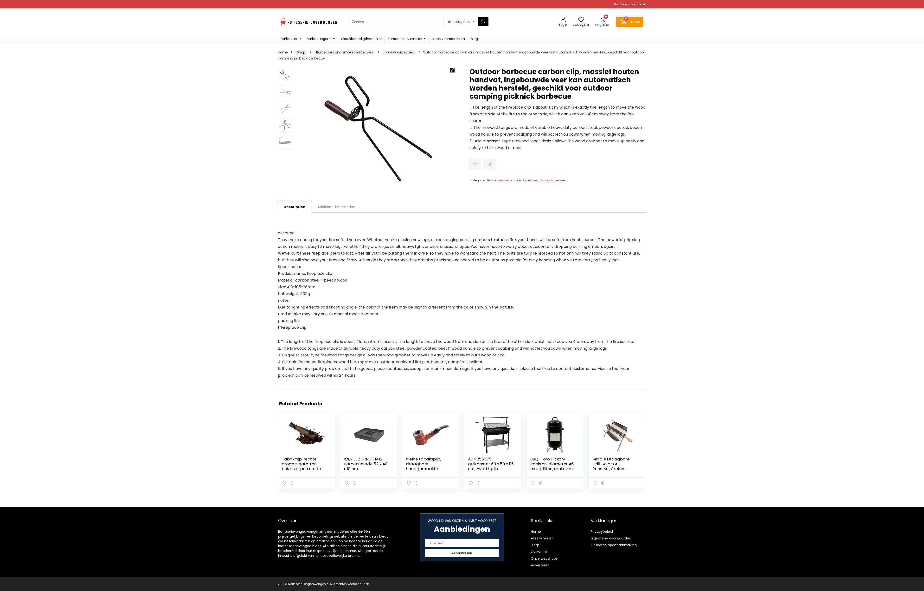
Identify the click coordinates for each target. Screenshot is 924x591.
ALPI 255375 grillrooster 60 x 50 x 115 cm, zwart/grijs (491, 464)
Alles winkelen (542, 538)
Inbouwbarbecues (399, 52)
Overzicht (539, 551)
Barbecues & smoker (405, 38)
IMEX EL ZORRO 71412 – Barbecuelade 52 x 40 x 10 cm (366, 464)
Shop (301, 52)
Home (283, 52)
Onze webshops (544, 558)
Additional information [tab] (336, 206)
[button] (452, 70)
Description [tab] (294, 206)
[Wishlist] (581, 20)
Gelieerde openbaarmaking (614, 545)
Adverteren (540, 565)
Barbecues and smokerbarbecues (344, 52)
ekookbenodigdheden (359, 38)
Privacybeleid (602, 531)
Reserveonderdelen (448, 38)
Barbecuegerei (319, 38)
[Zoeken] (483, 21)
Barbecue (289, 38)
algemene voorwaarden (611, 538)
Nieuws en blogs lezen (630, 4)
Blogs (475, 38)
